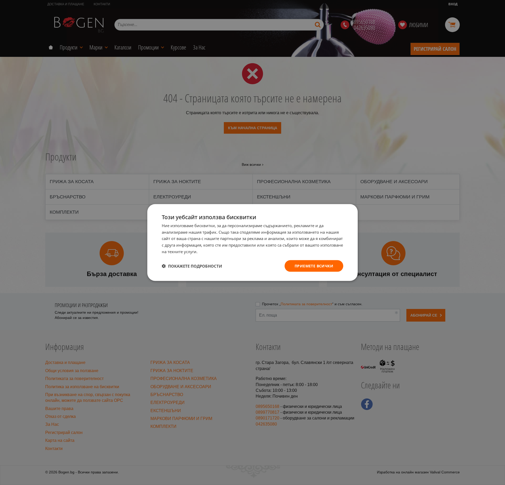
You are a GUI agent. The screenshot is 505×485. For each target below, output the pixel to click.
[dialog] (252, 242)
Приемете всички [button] (314, 265)
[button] (192, 266)
